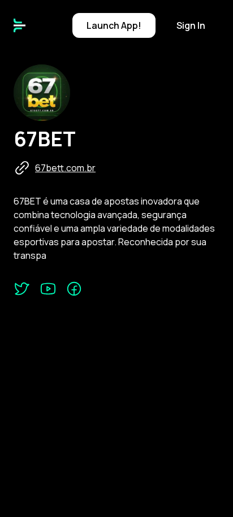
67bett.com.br (65, 168)
